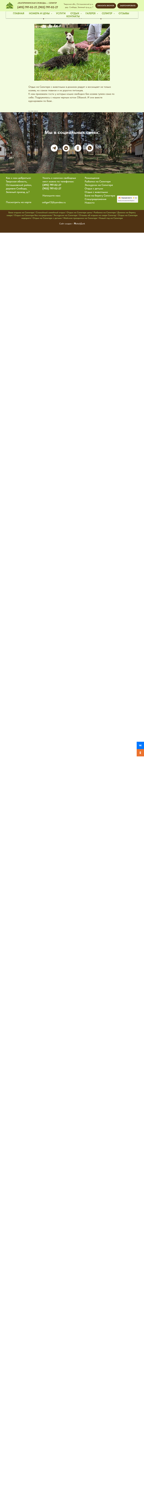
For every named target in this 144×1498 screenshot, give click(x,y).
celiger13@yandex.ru (54, 202)
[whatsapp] (89, 148)
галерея (91, 13)
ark (83, 223)
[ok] (77, 148)
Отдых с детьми (94, 188)
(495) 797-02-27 (51, 185)
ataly (78, 223)
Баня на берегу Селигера (100, 195)
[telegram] (54, 148)
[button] (105, 5)
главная (18, 13)
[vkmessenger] (66, 148)
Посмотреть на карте (18, 202)
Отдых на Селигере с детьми (47, 218)
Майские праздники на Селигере (80, 218)
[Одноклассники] (140, 752)
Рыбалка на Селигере (98, 181)
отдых (75, 13)
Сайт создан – (66, 223)
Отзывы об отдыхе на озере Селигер (97, 215)
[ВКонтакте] (140, 745)
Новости (89, 202)
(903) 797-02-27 (51, 188)
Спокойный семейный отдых (50, 212)
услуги (61, 13)
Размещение (92, 178)
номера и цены (39, 13)
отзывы (124, 13)
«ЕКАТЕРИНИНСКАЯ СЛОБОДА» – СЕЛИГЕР (37, 3)
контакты (73, 16)
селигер (107, 13)
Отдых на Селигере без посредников (33, 215)
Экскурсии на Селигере (99, 185)
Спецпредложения (95, 199)
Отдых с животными (96, 192)
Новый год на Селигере (111, 218)
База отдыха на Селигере (21, 212)
